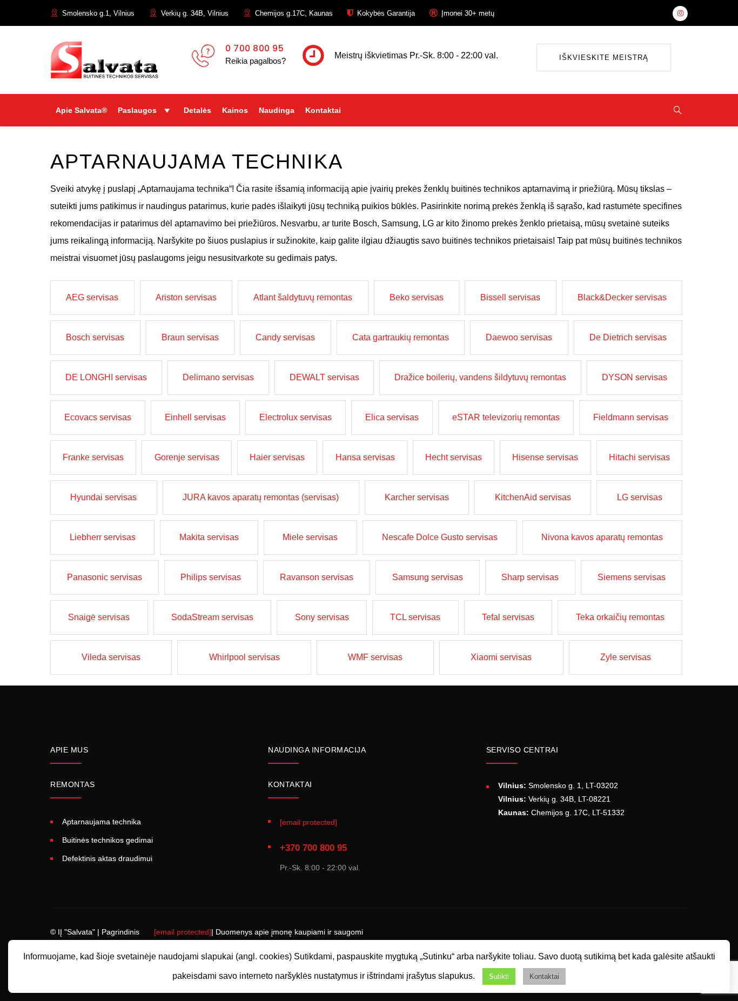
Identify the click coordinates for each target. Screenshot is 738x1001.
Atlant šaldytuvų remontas (302, 297)
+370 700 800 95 (313, 848)
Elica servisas (392, 417)
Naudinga (276, 110)
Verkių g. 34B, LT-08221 (554, 799)
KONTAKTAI (290, 784)
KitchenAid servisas (533, 497)
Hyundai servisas (103, 497)
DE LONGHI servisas (106, 377)
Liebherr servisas (103, 537)
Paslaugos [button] (137, 110)
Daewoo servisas (519, 337)
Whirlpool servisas (244, 657)
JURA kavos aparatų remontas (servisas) (261, 497)
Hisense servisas (545, 457)
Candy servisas (285, 337)
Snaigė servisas (99, 617)
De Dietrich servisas (628, 337)
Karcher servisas (417, 497)
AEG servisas (92, 297)
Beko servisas (417, 297)
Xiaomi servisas (501, 657)
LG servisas (639, 497)
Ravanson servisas (316, 577)
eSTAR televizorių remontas (506, 417)
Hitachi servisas (639, 457)
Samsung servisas (427, 577)
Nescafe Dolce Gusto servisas (440, 537)
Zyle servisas (625, 657)
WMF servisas (375, 657)
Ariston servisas (186, 297)
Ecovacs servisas (97, 417)
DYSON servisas (634, 377)
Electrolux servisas (295, 417)
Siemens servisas (632, 577)
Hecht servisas (453, 457)
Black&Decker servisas (622, 297)
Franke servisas (93, 457)
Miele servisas (310, 537)
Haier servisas (277, 457)
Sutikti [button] (499, 976)
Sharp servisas (530, 577)
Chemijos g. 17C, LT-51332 (561, 812)
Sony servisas (322, 617)
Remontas (72, 784)
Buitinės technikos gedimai (107, 840)
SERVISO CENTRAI (522, 749)
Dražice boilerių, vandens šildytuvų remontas (480, 377)
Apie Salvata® (81, 110)
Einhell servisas (195, 417)
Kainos (235, 110)
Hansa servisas (365, 457)
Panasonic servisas (104, 577)
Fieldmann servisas (630, 417)
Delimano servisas (218, 377)
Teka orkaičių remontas (620, 617)
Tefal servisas (508, 617)
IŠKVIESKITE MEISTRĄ (603, 57)
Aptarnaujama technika (101, 821)
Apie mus (69, 749)
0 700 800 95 (254, 48)
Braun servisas (190, 337)
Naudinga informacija (317, 749)
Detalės (197, 110)
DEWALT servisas (324, 377)
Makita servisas (209, 537)
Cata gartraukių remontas (400, 337)
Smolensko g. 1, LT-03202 (558, 785)
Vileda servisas (111, 657)
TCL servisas (415, 617)
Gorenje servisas (187, 457)
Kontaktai (323, 110)
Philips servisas (210, 577)
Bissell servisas (510, 297)
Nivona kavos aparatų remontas (602, 537)
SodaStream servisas (212, 617)
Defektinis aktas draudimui (107, 858)
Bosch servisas (95, 337)
